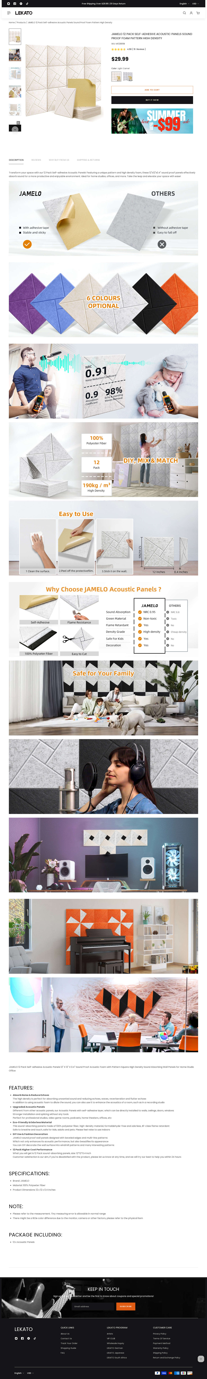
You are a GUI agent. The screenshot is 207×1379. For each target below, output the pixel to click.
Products (21, 22)
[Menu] (9, 13)
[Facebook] (15, 4)
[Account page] (191, 13)
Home (12, 22)
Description (16, 160)
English (183, 3)
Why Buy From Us (59, 160)
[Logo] (23, 13)
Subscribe (126, 1306)
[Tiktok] (27, 4)
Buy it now (152, 100)
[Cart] (198, 13)
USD (194, 3)
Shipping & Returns (88, 160)
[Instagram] (8, 4)
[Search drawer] (184, 13)
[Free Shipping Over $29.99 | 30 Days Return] (103, 3)
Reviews (36, 160)
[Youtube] (21, 4)
